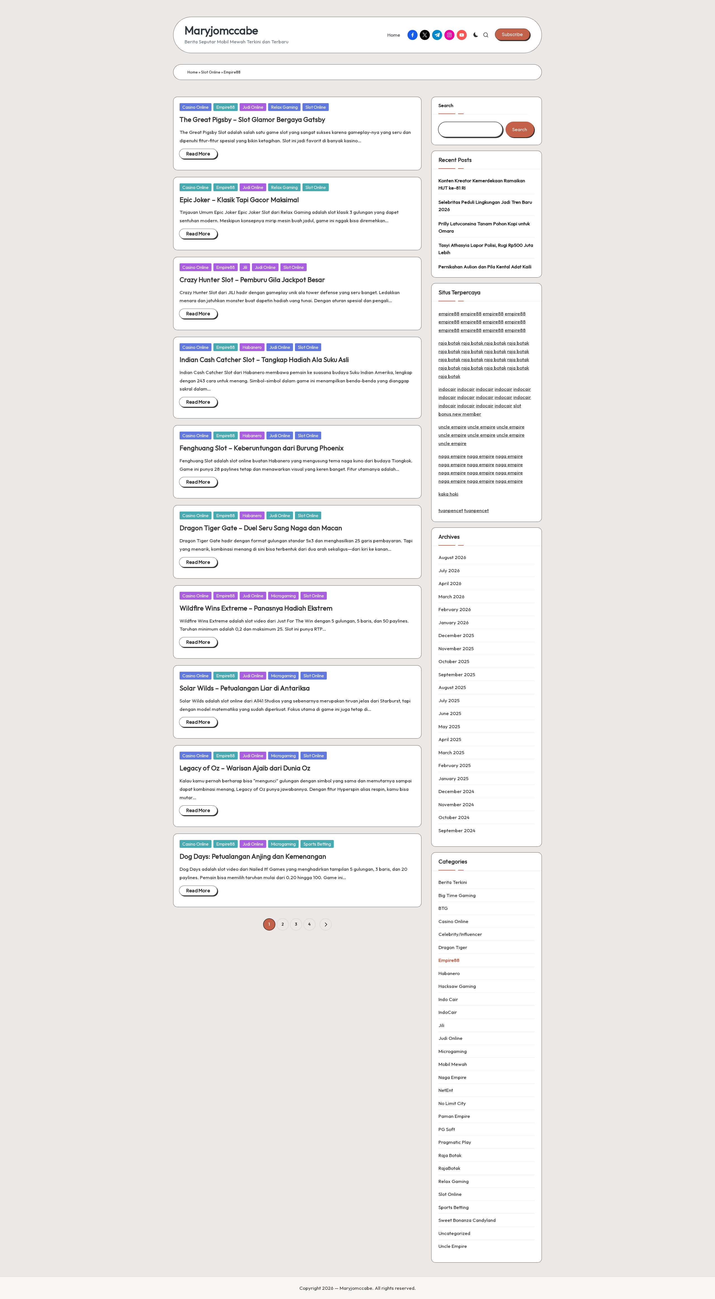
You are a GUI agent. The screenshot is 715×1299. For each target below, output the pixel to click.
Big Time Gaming (457, 895)
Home (192, 72)
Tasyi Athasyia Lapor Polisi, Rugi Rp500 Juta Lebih (485, 248)
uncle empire (452, 427)
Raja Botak (449, 1155)
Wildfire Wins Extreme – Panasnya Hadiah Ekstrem (256, 608)
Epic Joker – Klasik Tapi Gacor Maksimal (239, 199)
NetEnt (445, 1090)
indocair (447, 389)
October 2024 (453, 817)
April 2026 (449, 583)
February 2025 (454, 765)
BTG (443, 908)
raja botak (449, 343)
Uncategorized (454, 1233)
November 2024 (456, 804)
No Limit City (452, 1103)
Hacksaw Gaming (457, 986)
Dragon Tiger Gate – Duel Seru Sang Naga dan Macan (261, 528)
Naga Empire (452, 1077)
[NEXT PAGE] (326, 924)
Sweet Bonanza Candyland (467, 1220)
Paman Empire (454, 1116)
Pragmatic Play (454, 1142)
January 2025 (453, 778)
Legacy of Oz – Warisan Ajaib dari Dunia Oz (245, 768)
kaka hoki (448, 494)
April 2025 (449, 739)
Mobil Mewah (452, 1064)
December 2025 (456, 635)
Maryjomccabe (221, 30)
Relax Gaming (284, 107)
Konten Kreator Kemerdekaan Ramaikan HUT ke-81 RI (481, 184)
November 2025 (456, 648)
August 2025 (452, 687)
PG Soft (446, 1129)
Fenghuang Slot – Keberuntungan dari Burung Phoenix (262, 448)
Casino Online (195, 107)
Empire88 (225, 107)
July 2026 (449, 570)
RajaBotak (449, 1168)
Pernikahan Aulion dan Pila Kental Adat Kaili (485, 266)
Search (445, 105)
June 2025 (449, 713)
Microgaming (283, 595)
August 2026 (452, 557)
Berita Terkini (452, 882)
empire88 (448, 313)
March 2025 (451, 752)
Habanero (252, 347)
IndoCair (447, 1012)
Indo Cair (448, 999)
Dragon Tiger (452, 947)
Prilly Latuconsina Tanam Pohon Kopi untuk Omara (484, 227)
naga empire (452, 456)
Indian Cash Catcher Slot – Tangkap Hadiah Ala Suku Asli (264, 359)
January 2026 (453, 622)
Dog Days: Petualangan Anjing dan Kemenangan (253, 856)
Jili (244, 267)
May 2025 (449, 726)
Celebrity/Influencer (460, 934)
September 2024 (456, 830)
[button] (512, 34)
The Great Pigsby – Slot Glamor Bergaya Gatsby (252, 119)
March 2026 (451, 596)
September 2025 (456, 674)
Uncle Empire (452, 1246)
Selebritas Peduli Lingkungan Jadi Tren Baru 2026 (485, 205)
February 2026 (454, 609)
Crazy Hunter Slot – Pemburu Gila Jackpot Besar (252, 279)
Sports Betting (317, 844)
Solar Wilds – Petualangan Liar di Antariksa (245, 688)
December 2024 (456, 791)
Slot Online (210, 72)
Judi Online (252, 107)
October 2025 (453, 661)
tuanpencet (450, 510)
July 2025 (448, 700)
